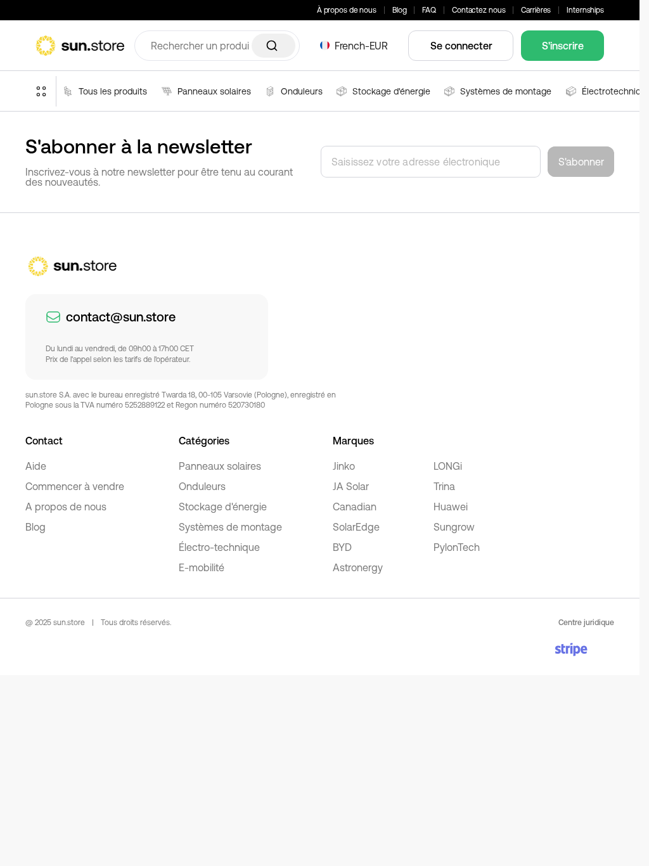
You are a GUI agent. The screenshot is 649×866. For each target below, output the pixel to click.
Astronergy (358, 567)
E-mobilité (201, 567)
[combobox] (217, 45)
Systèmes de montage (230, 527)
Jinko (344, 466)
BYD (342, 547)
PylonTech (457, 547)
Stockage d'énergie (223, 506)
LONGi (448, 466)
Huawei (451, 506)
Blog (399, 10)
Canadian (354, 506)
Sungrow (454, 527)
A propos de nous (65, 506)
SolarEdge (356, 527)
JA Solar (351, 486)
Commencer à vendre (74, 486)
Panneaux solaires (220, 466)
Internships (585, 10)
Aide (35, 466)
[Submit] (273, 45)
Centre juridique (586, 622)
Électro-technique (219, 547)
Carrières (536, 10)
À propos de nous (346, 10)
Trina (444, 486)
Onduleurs (202, 486)
